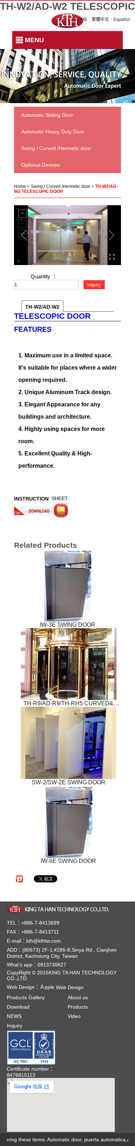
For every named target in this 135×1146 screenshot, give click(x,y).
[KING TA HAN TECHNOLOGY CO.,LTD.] (59, 909)
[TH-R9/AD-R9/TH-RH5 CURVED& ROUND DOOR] (68, 664)
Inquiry (14, 1025)
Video (74, 1016)
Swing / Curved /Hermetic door (56, 148)
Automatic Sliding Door (47, 115)
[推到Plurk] (19, 878)
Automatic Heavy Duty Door (52, 132)
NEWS (14, 1016)
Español (121, 19)
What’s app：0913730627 (36, 965)
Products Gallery (26, 997)
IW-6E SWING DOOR (68, 861)
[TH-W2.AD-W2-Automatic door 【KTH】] (67, 20)
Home (20, 186)
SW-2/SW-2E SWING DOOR (68, 782)
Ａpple (62, 987)
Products (78, 1007)
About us (78, 997)
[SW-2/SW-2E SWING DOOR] (68, 743)
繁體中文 (100, 19)
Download (18, 1007)
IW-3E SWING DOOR (67, 624)
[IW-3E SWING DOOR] (67, 585)
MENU (34, 40)
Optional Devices (40, 165)
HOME (81, 19)
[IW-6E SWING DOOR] (68, 822)
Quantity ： (44, 276)
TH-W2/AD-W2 (42, 307)
